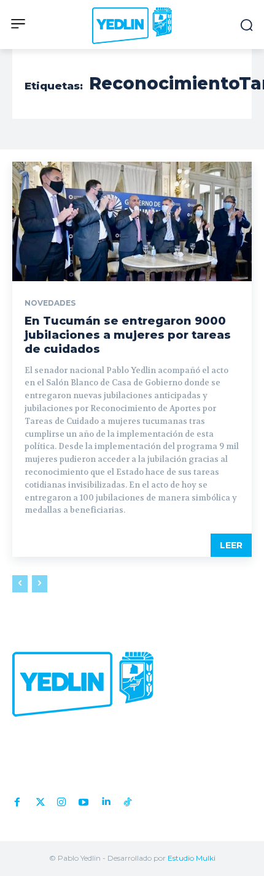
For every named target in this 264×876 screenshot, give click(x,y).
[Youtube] (83, 799)
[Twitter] (39, 799)
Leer (231, 545)
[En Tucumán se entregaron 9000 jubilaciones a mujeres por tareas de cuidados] (132, 221)
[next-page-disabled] (39, 583)
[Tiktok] (128, 799)
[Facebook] (17, 799)
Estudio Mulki (191, 858)
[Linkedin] (106, 799)
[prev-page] (20, 583)
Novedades (50, 303)
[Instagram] (61, 799)
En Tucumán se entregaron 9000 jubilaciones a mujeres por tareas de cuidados (128, 335)
